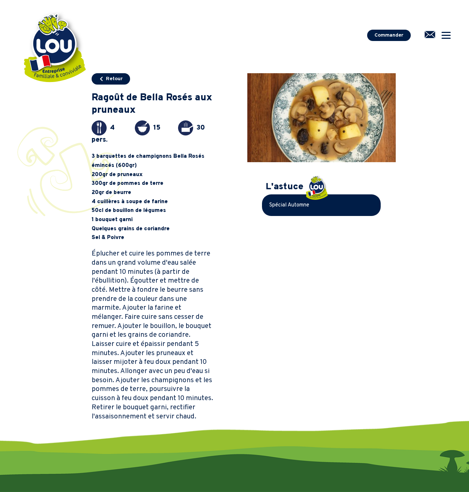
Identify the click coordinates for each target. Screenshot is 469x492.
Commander (388, 35)
